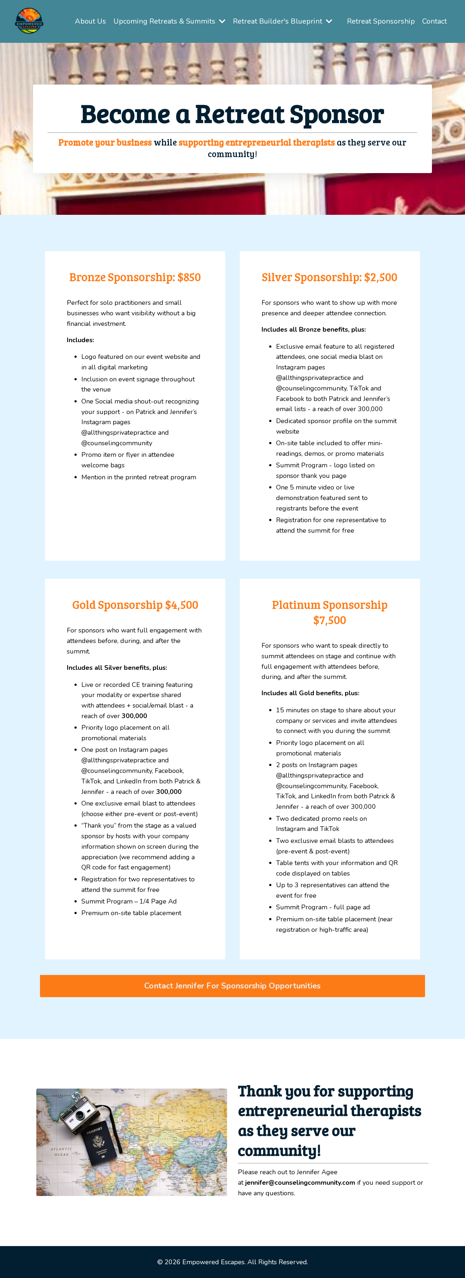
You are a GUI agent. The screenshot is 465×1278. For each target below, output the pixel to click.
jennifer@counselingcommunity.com (300, 1182)
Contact (434, 21)
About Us (90, 21)
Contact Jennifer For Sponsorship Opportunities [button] (232, 985)
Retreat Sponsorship (381, 21)
